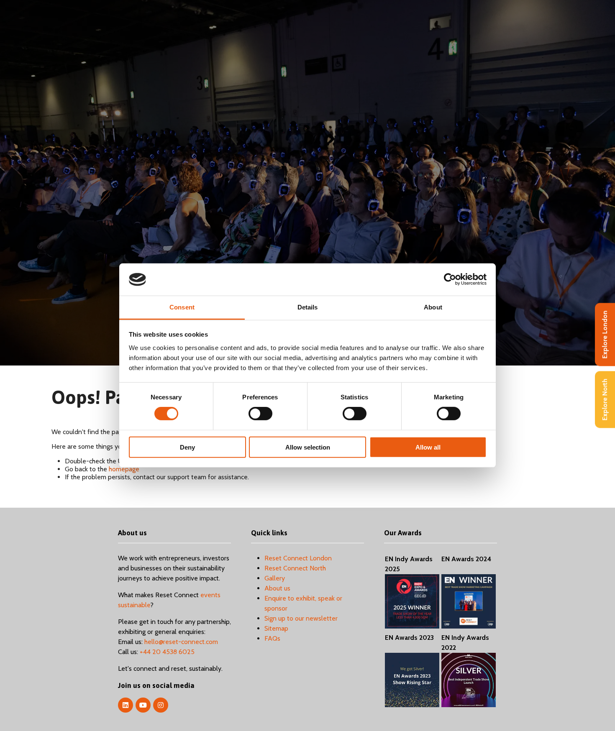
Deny (187, 446)
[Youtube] (143, 705)
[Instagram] (160, 705)
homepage (124, 469)
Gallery (274, 578)
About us (277, 588)
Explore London (605, 335)
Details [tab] (307, 307)
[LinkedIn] (125, 705)
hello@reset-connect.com (181, 642)
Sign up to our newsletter (301, 618)
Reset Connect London (298, 558)
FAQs (272, 638)
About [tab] (433, 307)
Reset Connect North (295, 568)
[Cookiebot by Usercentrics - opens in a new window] (450, 279)
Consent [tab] (182, 307)
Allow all (428, 446)
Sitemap (276, 628)
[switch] (260, 413)
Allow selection (307, 446)
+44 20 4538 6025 (167, 652)
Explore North (605, 400)
